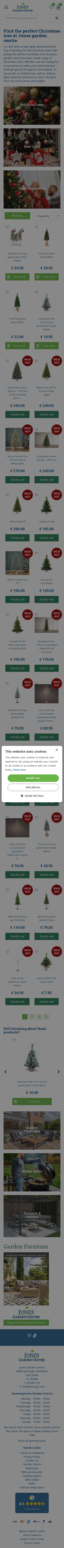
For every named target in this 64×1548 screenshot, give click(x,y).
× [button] (56, 750)
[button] (32, 796)
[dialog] (32, 774)
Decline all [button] (33, 787)
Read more (19, 769)
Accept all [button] (33, 778)
